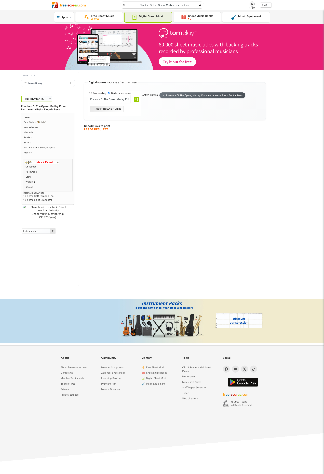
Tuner (185, 393)
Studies (28, 137)
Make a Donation (110, 389)
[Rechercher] (200, 5)
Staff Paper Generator (194, 387)
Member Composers (112, 367)
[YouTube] (235, 369)
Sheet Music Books (156, 372)
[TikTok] (253, 369)
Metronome (188, 376)
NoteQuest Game (191, 382)
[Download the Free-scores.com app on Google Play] (243, 382)
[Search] (136, 99)
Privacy (65, 389)
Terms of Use (68, 383)
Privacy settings (69, 394)
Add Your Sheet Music (113, 372)
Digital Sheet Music (156, 378)
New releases (31, 127)
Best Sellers (30, 122)
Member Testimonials (72, 378)
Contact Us (67, 372)
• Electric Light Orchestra (37, 199)
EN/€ (264, 5)
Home (27, 117)
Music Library (35, 83)
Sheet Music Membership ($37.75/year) (48, 215)
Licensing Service (111, 378)
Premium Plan (108, 383)
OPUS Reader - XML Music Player (197, 369)
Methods (28, 132)
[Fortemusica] (226, 403)
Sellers (28, 142)
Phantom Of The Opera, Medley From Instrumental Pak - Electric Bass (204, 95)
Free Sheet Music (155, 367)
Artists (27, 152)
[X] (244, 369)
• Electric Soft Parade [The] (39, 196)
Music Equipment (155, 383)
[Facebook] (226, 369)
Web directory (190, 398)
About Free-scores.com (74, 367)
